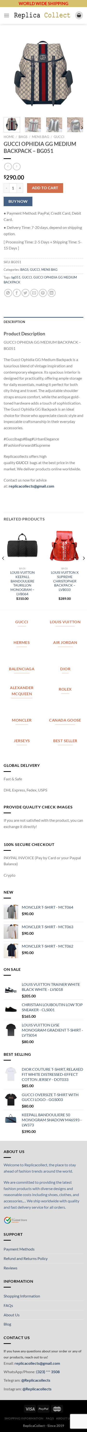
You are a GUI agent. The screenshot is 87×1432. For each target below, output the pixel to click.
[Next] (75, 74)
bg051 (16, 277)
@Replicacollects (35, 1380)
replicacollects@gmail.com (31, 486)
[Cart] (79, 15)
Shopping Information (22, 1296)
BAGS (23, 137)
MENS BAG (40, 137)
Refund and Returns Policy (26, 1258)
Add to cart (45, 188)
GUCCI (59, 137)
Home (9, 137)
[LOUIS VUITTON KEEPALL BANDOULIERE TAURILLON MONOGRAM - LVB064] (22, 545)
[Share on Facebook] (17, 293)
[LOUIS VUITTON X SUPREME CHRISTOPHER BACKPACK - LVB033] (64, 545)
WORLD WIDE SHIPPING (43, 3)
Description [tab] (14, 322)
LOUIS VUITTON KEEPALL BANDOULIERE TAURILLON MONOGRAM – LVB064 (22, 583)
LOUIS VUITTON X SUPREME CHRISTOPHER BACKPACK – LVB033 (65, 581)
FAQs (8, 1305)
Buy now (18, 201)
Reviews (10, 1268)
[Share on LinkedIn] (52, 293)
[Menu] (6, 15)
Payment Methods (19, 1249)
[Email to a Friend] (34, 293)
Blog (7, 1324)
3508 (55, 1371)
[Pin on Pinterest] (43, 293)
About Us (12, 1314)
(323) (41, 1371)
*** (48, 1371)
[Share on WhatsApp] (8, 293)
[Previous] (11, 74)
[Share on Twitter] (25, 293)
